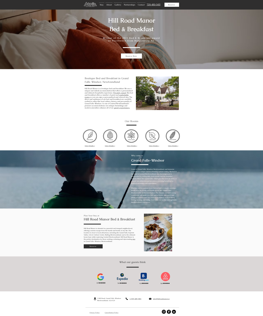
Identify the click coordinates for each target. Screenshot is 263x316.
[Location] (95, 298)
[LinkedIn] (174, 312)
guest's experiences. (122, 108)
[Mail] (150, 298)
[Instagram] (164, 312)
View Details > (90, 146)
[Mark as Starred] (104, 283)
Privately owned (119, 93)
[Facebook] (169, 312)
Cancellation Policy (111, 313)
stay (133, 239)
